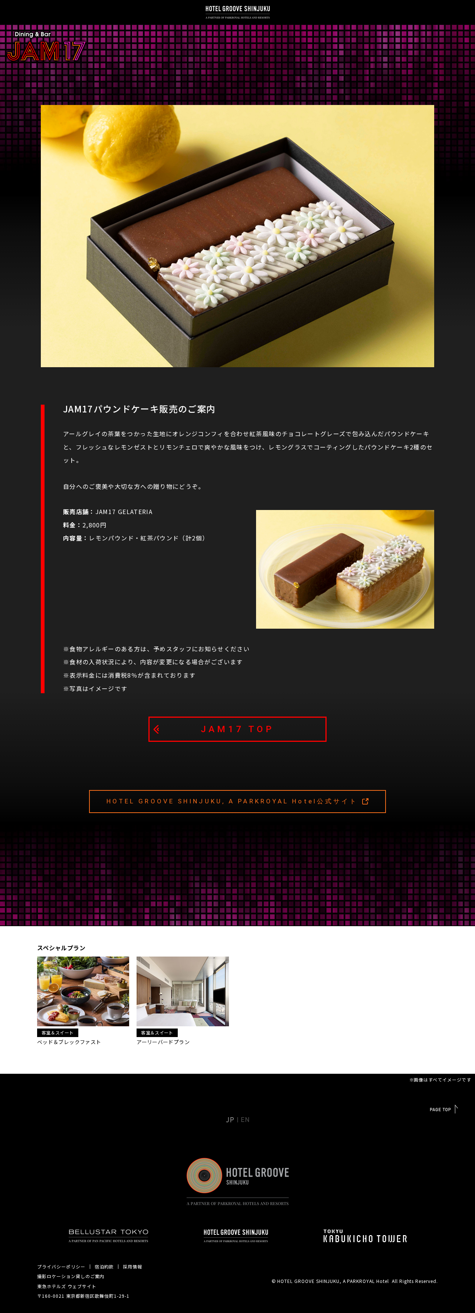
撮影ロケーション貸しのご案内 (70, 1276)
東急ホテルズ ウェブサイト (66, 1286)
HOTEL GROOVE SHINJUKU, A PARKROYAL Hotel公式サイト (232, 801)
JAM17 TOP (237, 729)
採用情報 (132, 1266)
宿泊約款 (104, 1266)
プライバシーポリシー (61, 1266)
